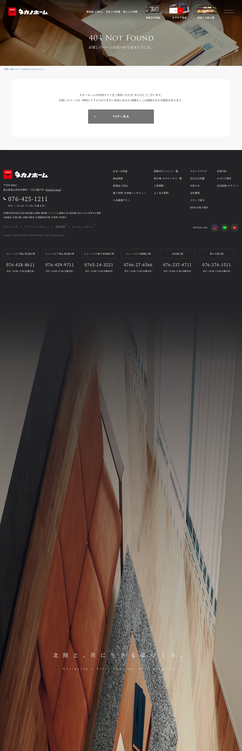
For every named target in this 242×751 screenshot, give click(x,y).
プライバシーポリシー (37, 226)
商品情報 (118, 178)
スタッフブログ (198, 171)
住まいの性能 (113, 11)
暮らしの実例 (130, 11)
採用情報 (60, 226)
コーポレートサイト (83, 226)
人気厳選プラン (121, 200)
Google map (53, 189)
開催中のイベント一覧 (166, 171)
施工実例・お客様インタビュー (129, 192)
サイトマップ (10, 226)
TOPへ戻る (121, 116)
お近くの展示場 (205, 17)
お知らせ (195, 185)
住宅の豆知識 (197, 178)
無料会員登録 (153, 17)
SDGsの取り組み (199, 207)
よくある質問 (161, 192)
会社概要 (195, 192)
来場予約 (222, 171)
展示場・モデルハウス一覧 (168, 178)
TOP (6, 69)
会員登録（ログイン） (228, 185)
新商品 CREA (120, 185)
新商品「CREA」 (94, 11)
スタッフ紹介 (197, 200)
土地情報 (159, 185)
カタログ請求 (179, 17)
